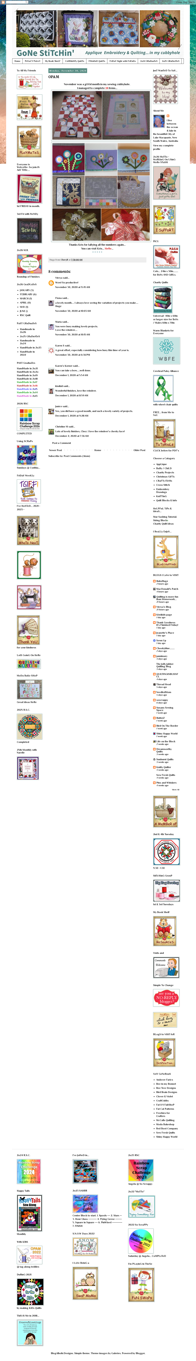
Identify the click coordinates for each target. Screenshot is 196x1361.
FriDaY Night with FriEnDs (123, 61)
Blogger (140, 1353)
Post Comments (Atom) (77, 456)
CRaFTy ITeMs (164, 480)
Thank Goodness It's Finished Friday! (167, 623)
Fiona (58, 298)
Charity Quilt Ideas (163, 523)
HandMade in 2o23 (30, 347)
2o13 (27, 396)
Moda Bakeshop (165, 1124)
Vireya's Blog (163, 607)
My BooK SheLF (52, 61)
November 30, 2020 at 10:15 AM (72, 334)
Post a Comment (61, 443)
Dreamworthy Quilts (164, 750)
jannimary (161, 656)
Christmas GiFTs (165, 476)
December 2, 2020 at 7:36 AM (72, 436)
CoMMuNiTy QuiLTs (74, 61)
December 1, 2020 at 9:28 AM (71, 415)
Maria (58, 321)
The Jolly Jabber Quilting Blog (164, 665)
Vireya (58, 277)
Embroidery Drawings (162, 491)
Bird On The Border (167, 725)
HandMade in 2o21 (27, 368)
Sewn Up (161, 640)
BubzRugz (162, 581)
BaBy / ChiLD (164, 468)
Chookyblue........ (165, 648)
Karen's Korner (63, 366)
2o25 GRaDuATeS (170, 61)
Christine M (61, 426)
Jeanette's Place (165, 632)
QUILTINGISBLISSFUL (167, 675)
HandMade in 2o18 (27, 378)
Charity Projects (165, 472)
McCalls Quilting (165, 1120)
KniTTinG (161, 496)
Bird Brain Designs (166, 1092)
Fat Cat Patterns (165, 1109)
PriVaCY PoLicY (32, 61)
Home (17, 61)
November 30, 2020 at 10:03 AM (73, 311)
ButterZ (160, 718)
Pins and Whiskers (166, 782)
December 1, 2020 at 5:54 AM (71, 375)
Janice (58, 406)
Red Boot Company (167, 1128)
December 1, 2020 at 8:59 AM (71, 395)
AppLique (161, 464)
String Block (160, 520)
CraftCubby (162, 1100)
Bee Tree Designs (166, 1088)
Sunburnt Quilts (164, 759)
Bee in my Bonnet (166, 1084)
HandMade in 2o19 (27, 375)
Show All (175, 790)
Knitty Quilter (163, 767)
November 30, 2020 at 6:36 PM (72, 354)
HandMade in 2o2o (27, 372)
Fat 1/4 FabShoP (165, 1104)
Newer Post (55, 450)
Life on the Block (165, 741)
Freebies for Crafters (163, 1114)
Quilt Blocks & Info (166, 500)
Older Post (139, 450)
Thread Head (163, 684)
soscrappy (162, 700)
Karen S (59, 345)
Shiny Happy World (166, 733)
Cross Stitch (163, 485)
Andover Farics (164, 1079)
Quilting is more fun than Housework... (167, 598)
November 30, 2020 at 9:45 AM (72, 287)
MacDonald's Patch (167, 589)
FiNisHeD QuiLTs (97, 61)
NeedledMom (163, 692)
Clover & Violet (164, 1096)
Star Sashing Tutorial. (165, 516)
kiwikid (59, 386)
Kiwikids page (164, 614)
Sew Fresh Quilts (165, 775)
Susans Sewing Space (164, 709)
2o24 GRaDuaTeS (148, 61)
